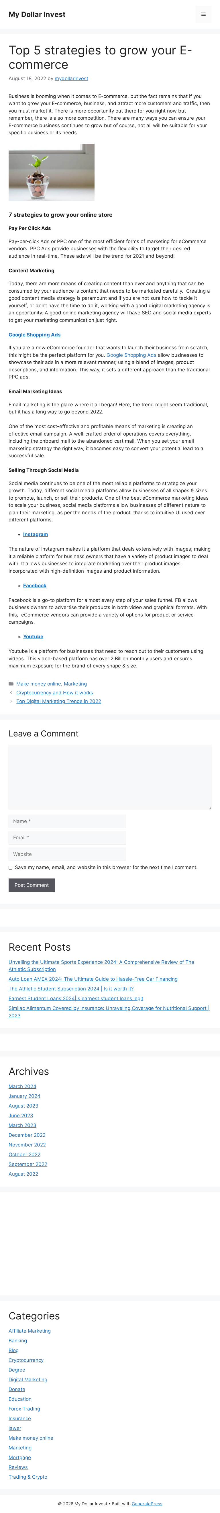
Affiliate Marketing (30, 1331)
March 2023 (22, 1125)
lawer (15, 1428)
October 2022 (24, 1154)
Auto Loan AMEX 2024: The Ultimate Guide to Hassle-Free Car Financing (93, 979)
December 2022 (27, 1135)
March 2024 (22, 1086)
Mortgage (20, 1457)
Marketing (75, 684)
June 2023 (21, 1115)
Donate (17, 1389)
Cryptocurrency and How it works (54, 693)
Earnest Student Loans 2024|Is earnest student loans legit (76, 998)
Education (20, 1399)
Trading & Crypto (28, 1477)
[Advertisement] (60, 1244)
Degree (17, 1370)
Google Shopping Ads (131, 355)
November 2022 (27, 1145)
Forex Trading (24, 1409)
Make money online (38, 684)
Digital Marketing (28, 1379)
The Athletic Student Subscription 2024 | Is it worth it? (71, 989)
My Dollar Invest (37, 14)
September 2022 (28, 1164)
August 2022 (23, 1174)
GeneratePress (147, 1503)
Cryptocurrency (26, 1360)
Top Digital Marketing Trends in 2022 (58, 701)
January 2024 (24, 1096)
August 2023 (23, 1106)
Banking (18, 1340)
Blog (14, 1350)
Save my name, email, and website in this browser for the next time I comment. (106, 867)
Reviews (18, 1467)
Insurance (20, 1418)
